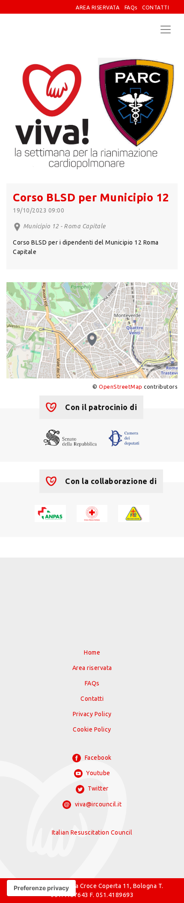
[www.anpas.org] (50, 512)
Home (92, 652)
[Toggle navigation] (165, 29)
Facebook (97, 757)
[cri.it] (92, 512)
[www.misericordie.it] (134, 512)
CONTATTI (155, 7)
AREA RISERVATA (97, 7)
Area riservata (92, 667)
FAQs (131, 7)
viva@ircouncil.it (97, 804)
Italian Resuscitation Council (92, 832)
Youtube (97, 773)
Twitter (97, 788)
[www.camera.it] (124, 437)
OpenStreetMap (120, 387)
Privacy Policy (92, 714)
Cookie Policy (92, 729)
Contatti (92, 698)
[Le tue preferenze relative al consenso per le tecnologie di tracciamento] (41, 888)
